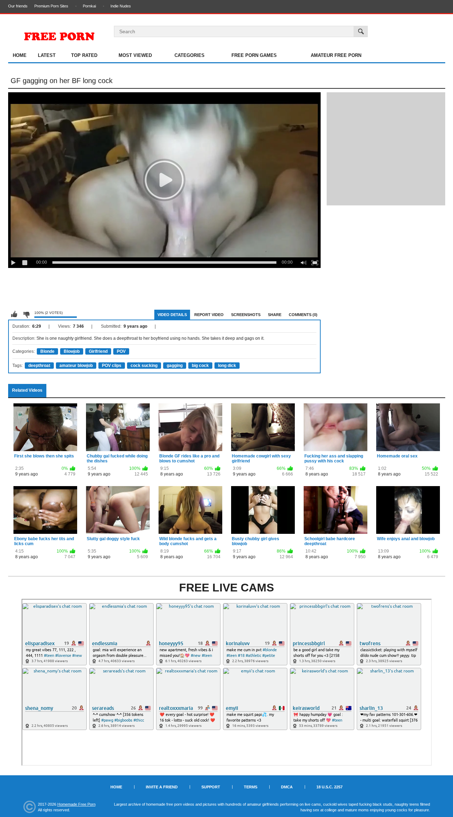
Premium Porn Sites (51, 6)
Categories (189, 55)
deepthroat (39, 365)
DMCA (287, 787)
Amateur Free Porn (336, 55)
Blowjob (72, 351)
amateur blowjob (76, 365)
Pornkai (89, 6)
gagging (175, 365)
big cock (200, 365)
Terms (250, 787)
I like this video (14, 314)
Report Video (209, 315)
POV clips (111, 365)
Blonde (47, 351)
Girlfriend (98, 351)
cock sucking (144, 365)
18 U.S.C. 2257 (329, 787)
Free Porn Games (254, 55)
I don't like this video (26, 314)
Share (274, 315)
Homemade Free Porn (76, 804)
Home (20, 55)
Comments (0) (303, 315)
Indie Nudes (120, 6)
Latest (47, 55)
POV (121, 351)
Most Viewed (135, 55)
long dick (227, 365)
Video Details (172, 315)
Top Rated (84, 55)
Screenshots (245, 315)
